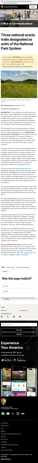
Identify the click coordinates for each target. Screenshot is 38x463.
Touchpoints (7, 299)
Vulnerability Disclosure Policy (9, 444)
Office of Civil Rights (7, 450)
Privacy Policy (5, 425)
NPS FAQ (3, 436)
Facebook (6, 254)
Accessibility (4, 423)
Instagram (12, 254)
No (7, 291)
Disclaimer (4, 442)
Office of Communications (16, 23)
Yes (7, 286)
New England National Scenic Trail (14, 198)
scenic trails (10, 267)
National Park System (25, 124)
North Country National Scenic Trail (14, 214)
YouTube (25, 254)
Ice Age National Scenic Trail (12, 186)
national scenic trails (22, 168)
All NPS (19, 334)
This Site (19, 330)
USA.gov (3, 447)
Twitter (18, 254)
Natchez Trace (13, 170)
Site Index (4, 310)
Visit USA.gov (6, 459)
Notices (3, 431)
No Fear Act (4, 439)
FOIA (2, 428)
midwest (4, 271)
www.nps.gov (29, 252)
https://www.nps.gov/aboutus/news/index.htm (17, 66)
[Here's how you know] (19, 2)
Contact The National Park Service (11, 433)
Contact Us (24, 310)
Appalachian (4, 170)
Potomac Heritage (26, 170)
